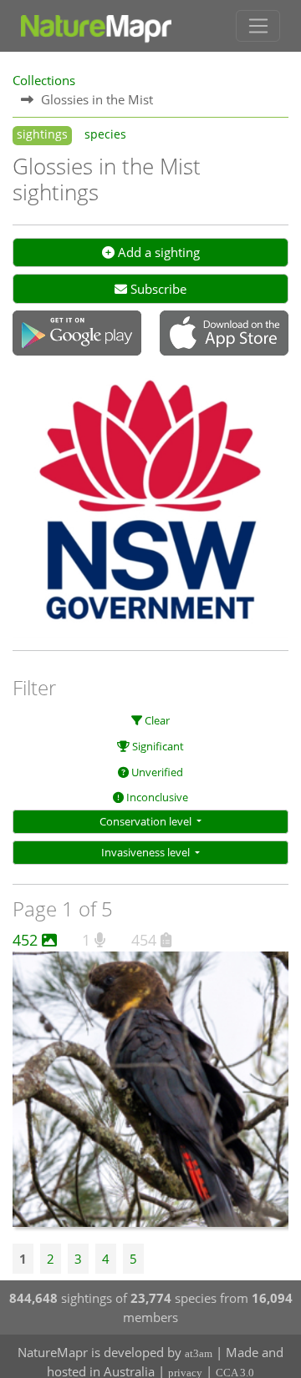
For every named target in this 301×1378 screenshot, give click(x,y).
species (105, 134)
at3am (198, 1353)
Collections (44, 80)
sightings (42, 134)
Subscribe (156, 288)
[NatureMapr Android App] (77, 334)
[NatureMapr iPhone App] (224, 334)
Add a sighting (157, 252)
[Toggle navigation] (258, 26)
